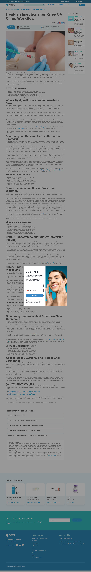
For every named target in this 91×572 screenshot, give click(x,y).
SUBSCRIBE (34, 295)
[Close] (65, 267)
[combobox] (28, 290)
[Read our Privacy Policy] (43, 302)
